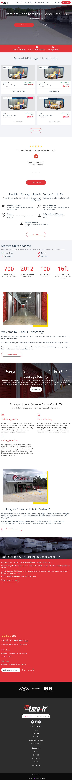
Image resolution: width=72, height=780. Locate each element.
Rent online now (11, 529)
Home (36, 730)
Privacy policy (36, 775)
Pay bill (45, 25)
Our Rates (36, 733)
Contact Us (36, 765)
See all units (36, 130)
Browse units (36, 389)
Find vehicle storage (10, 580)
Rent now (24, 25)
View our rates (12, 354)
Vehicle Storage (36, 744)
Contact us (28, 670)
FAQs (36, 752)
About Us (36, 737)
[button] (36, 34)
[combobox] (36, 716)
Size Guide (36, 755)
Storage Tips (36, 758)
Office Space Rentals (36, 740)
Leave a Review (36, 182)
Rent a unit (66, 2)
